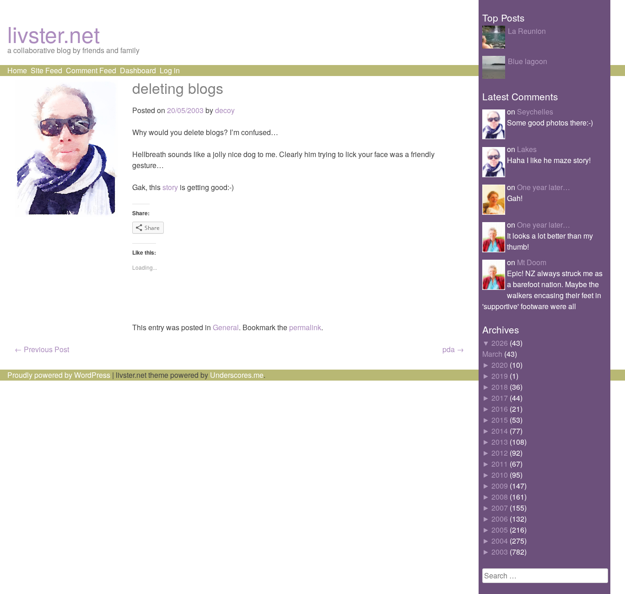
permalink (305, 327)
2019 (499, 376)
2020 (499, 365)
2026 (499, 343)
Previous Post (42, 349)
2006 (499, 518)
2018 (499, 386)
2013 (499, 441)
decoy (225, 110)
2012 (499, 452)
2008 (499, 496)
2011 (499, 463)
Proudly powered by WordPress (58, 375)
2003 (499, 551)
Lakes (527, 149)
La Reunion (527, 31)
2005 (499, 529)
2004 (499, 540)
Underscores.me (237, 375)
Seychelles (535, 111)
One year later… (543, 187)
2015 (499, 419)
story (170, 187)
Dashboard (138, 70)
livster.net (53, 33)
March (492, 354)
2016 (499, 408)
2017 (499, 397)
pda (453, 349)
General (226, 327)
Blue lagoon (527, 61)
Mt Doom (531, 262)
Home (17, 70)
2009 (499, 485)
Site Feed (46, 70)
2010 (499, 474)
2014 (499, 430)
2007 (499, 507)
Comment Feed (91, 70)
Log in (170, 70)
